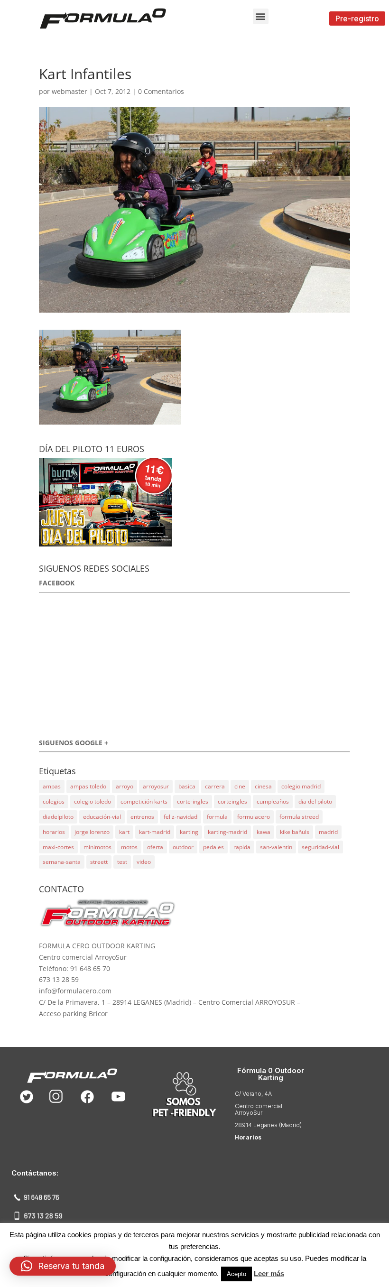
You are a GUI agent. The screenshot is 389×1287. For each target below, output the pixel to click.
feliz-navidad (180, 817)
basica (186, 786)
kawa (263, 832)
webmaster (69, 91)
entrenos (142, 817)
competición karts (143, 801)
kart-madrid (154, 832)
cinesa (263, 786)
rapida (241, 847)
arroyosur (156, 786)
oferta (155, 847)
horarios (54, 832)
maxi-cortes (58, 847)
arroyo (124, 786)
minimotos (97, 847)
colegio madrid (301, 786)
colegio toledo (92, 801)
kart (124, 832)
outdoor (183, 847)
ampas (52, 786)
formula (217, 817)
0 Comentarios (161, 91)
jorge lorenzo (92, 832)
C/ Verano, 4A (253, 1093)
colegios (54, 801)
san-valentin (276, 847)
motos (129, 847)
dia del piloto (315, 801)
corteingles (232, 801)
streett (99, 862)
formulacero (253, 817)
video (144, 862)
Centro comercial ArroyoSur (258, 1109)
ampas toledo (88, 786)
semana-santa (62, 862)
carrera (215, 786)
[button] (261, 16)
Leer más (269, 1273)
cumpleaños (273, 801)
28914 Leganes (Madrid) (268, 1125)
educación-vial (102, 817)
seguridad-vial (320, 847)
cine (239, 786)
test (122, 862)
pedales (213, 847)
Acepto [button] (236, 1274)
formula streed (299, 817)
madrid (328, 832)
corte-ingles (192, 801)
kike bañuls (294, 832)
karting (189, 832)
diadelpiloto (58, 817)
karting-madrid (227, 832)
